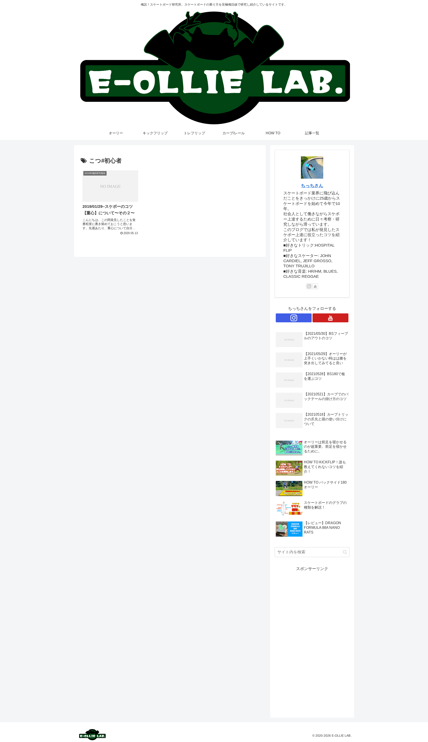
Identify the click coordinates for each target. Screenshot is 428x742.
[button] (345, 552)
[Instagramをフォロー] (309, 286)
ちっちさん (312, 185)
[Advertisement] (312, 639)
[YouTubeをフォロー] (315, 286)
